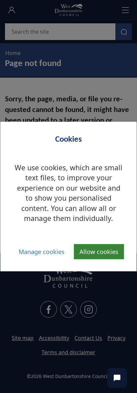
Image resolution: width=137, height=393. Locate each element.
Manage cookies (42, 252)
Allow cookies (98, 252)
